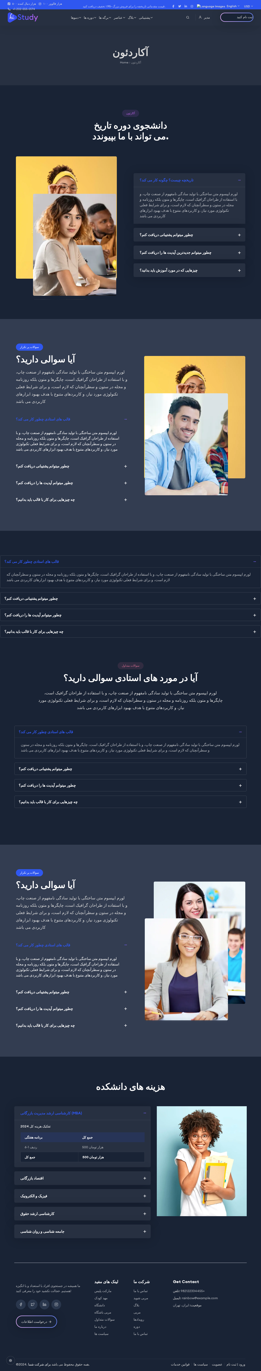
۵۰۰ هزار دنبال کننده (24, 4)
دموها (75, 18)
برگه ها (103, 18)
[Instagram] (56, 1304)
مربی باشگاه (102, 1312)
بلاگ (131, 18)
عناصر (118, 18)
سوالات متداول (104, 1319)
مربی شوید (141, 1298)
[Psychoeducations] (23, 17)
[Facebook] (21, 1304)
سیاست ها (101, 1334)
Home (124, 62)
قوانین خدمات (180, 1364)
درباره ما (100, 1326)
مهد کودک (101, 1298)
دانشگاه (99, 1305)
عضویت (217, 1364)
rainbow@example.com (200, 1298)
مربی (137, 1312)
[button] (205, 17)
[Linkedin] (44, 1304)
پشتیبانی (144, 18)
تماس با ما (141, 1291)
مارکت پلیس (103, 1291)
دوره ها (89, 18)
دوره (137, 1326)
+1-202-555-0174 (24, 9)
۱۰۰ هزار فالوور (52, 4)
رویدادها (139, 1319)
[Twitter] (33, 1304)
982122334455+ (193, 1291)
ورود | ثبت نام (236, 1364)
